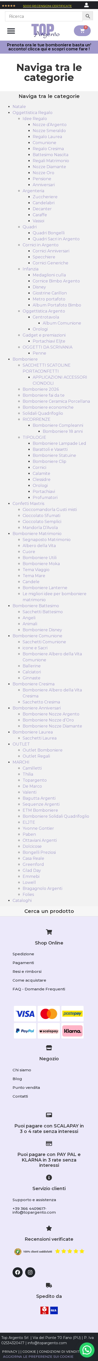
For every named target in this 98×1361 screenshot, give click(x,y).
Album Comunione (62, 323)
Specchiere (44, 257)
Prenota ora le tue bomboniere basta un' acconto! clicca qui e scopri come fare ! (49, 47)
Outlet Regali (36, 756)
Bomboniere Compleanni (58, 425)
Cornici (39, 467)
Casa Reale (33, 858)
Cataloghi (22, 900)
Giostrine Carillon (50, 293)
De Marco (32, 786)
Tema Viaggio (36, 569)
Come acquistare (29, 980)
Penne (39, 353)
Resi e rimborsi (27, 971)
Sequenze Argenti (41, 804)
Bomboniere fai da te (44, 395)
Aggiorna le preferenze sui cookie (38, 1356)
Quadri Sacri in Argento (56, 239)
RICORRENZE (37, 419)
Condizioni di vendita (60, 1351)
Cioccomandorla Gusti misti (50, 509)
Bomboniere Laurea (33, 732)
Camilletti (32, 768)
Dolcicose (32, 846)
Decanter (42, 208)
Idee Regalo (35, 118)
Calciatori (32, 672)
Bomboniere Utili (40, 557)
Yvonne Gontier (38, 828)
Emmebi (31, 876)
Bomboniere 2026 (41, 389)
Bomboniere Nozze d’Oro (48, 720)
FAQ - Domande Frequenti (39, 989)
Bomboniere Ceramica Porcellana (56, 401)
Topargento (35, 780)
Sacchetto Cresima (41, 702)
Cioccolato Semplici (42, 521)
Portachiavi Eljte (49, 341)
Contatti (20, 1096)
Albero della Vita (39, 545)
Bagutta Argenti (39, 798)
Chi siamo (22, 1070)
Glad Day (32, 870)
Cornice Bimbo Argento (56, 281)
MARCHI (21, 762)
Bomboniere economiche (48, 407)
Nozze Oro (43, 172)
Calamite (41, 473)
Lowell (29, 882)
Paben (29, 834)
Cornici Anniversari (51, 251)
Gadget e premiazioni (44, 335)
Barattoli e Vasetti (50, 449)
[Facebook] (18, 1272)
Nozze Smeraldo (49, 130)
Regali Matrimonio (51, 160)
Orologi (40, 329)
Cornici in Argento (41, 245)
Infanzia (30, 269)
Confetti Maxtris (28, 503)
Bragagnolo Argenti (42, 888)
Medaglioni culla (49, 275)
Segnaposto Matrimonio (47, 539)
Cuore (29, 551)
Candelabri (44, 202)
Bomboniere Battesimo (36, 605)
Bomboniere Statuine (54, 455)
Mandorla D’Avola (40, 527)
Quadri (30, 227)
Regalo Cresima (48, 148)
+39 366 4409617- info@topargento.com (34, 1210)
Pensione (42, 178)
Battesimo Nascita (50, 154)
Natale (19, 106)
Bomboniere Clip (49, 461)
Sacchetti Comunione (44, 642)
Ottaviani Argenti (40, 840)
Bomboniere (25, 359)
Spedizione (23, 954)
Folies (28, 894)
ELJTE (29, 822)
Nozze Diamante (49, 166)
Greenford (33, 864)
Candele (31, 581)
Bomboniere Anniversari (37, 708)
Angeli (29, 617)
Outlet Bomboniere (43, 750)
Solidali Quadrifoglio (43, 413)
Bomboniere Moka (41, 563)
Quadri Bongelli (49, 233)
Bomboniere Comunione (37, 636)
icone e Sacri (35, 648)
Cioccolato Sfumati (41, 515)
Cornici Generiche (50, 263)
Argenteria (33, 190)
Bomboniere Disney (42, 629)
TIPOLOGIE (34, 437)
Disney (39, 287)
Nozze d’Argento (50, 124)
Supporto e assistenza (34, 1199)
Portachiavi (44, 491)
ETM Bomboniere (40, 810)
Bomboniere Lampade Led (59, 443)
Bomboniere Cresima (34, 684)
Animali (30, 623)
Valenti (29, 792)
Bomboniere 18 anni (63, 431)
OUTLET (21, 744)
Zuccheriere (45, 196)
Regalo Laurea (47, 136)
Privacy (9, 1351)
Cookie (29, 1351)
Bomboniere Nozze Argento (51, 714)
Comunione (44, 142)
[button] (11, 30)
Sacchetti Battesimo (43, 611)
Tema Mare (34, 575)
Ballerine (32, 666)
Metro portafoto (49, 299)
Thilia (28, 774)
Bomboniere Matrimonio (37, 533)
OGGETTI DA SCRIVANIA (47, 347)
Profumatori (45, 497)
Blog (17, 1078)
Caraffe (40, 215)
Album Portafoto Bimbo (57, 305)
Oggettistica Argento (44, 311)
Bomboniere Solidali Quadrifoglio (56, 816)
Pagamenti (23, 962)
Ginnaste (31, 678)
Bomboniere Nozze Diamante (52, 726)
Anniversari (44, 184)
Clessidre (42, 479)
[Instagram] (30, 1272)
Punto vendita (26, 1087)
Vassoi (38, 221)
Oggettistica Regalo (33, 112)
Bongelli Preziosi (39, 852)
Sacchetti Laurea (40, 738)
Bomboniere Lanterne (45, 587)
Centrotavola (46, 317)
